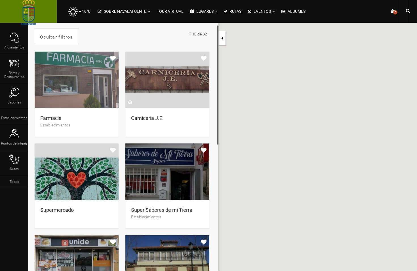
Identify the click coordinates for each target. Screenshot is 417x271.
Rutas (235, 11)
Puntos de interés (14, 143)
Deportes (14, 102)
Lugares (204, 11)
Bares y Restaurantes (14, 75)
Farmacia (51, 118)
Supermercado (57, 210)
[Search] (407, 10)
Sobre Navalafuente (124, 11)
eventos (262, 11)
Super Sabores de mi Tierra (161, 210)
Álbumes (296, 11)
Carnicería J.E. (147, 118)
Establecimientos (14, 118)
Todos (14, 182)
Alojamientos (14, 47)
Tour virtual (170, 11)
